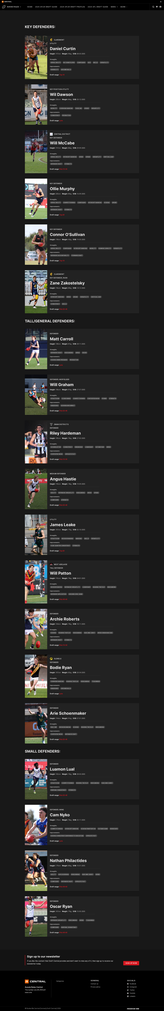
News (113, 7)
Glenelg (57, 659)
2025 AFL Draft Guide (98, 7)
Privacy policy (95, 987)
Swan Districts (61, 424)
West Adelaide (60, 564)
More (123, 7)
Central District (62, 134)
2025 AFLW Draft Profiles (72, 7)
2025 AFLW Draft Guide (46, 7)
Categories (60, 981)
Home (29, 7)
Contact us (94, 984)
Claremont (59, 40)
